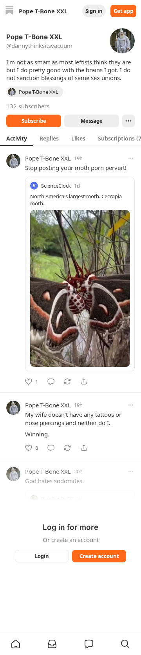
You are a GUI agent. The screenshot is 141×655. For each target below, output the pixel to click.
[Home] (9, 11)
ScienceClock (56, 185)
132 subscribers (27, 106)
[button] (15, 644)
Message (92, 120)
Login (42, 556)
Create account (99, 556)
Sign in (94, 11)
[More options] (131, 158)
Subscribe (34, 120)
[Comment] (51, 381)
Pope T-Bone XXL (48, 158)
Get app (123, 11)
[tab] (16, 138)
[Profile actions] (128, 121)
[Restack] (67, 381)
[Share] (83, 381)
